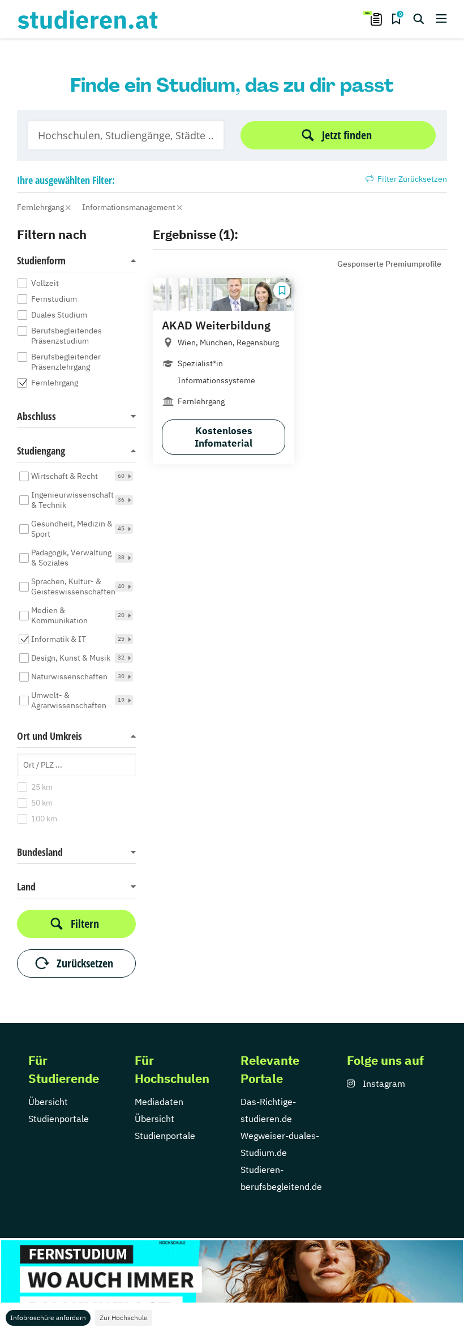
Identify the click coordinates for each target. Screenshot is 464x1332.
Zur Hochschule (124, 1317)
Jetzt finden (347, 135)
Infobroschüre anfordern (48, 1317)
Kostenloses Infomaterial (223, 437)
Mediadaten (159, 1101)
